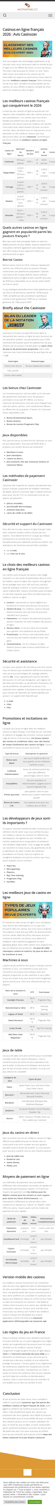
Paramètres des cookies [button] (15, 1502)
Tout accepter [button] (34, 1502)
